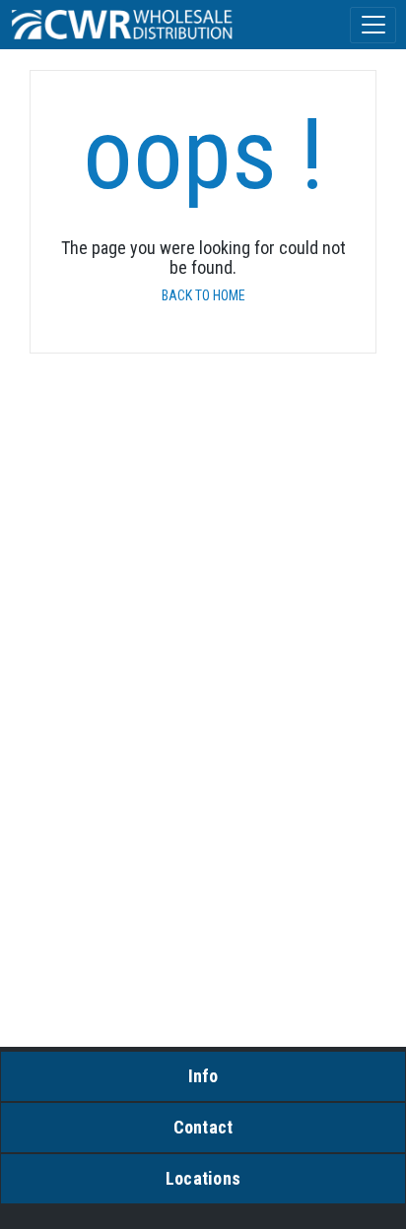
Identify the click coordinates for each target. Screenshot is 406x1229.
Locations (203, 1178)
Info (203, 1076)
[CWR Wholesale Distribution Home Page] (123, 24)
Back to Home (203, 295)
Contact (203, 1127)
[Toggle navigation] (373, 25)
